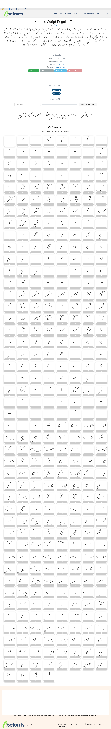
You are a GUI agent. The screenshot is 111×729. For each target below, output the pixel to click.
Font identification (88, 14)
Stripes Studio (58, 25)
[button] (107, 14)
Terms (60, 724)
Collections (76, 14)
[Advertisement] (55, 702)
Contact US (100, 724)
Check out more (47, 71)
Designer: (52, 64)
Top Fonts (61, 726)
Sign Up (11, 9)
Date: (52, 59)
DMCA (72, 724)
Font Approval (90, 724)
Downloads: (54, 61)
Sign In (4, 9)
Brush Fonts (56, 90)
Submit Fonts (39, 9)
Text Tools (99, 14)
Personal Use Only (61, 67)
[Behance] (28, 725)
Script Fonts (56, 93)
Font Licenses (80, 724)
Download (34, 71)
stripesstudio (61, 64)
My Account (20, 9)
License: (50, 67)
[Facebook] (31, 725)
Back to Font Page (75, 71)
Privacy (65, 724)
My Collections (29, 9)
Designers (68, 14)
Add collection (61, 71)
